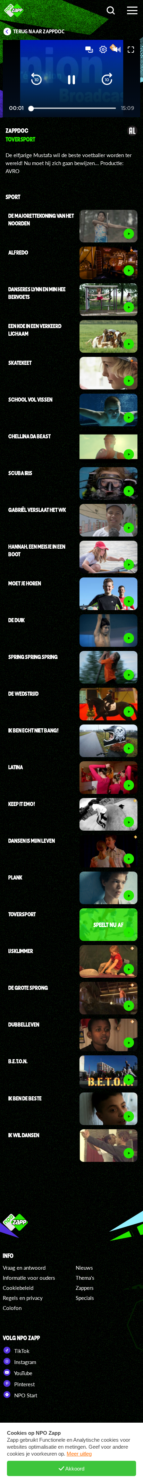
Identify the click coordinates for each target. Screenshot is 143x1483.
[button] (36, 80)
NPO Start (25, 1395)
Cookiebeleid (18, 1288)
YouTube (22, 1373)
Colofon (12, 1308)
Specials (85, 1298)
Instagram (24, 1362)
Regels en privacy (23, 1298)
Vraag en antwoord (24, 1268)
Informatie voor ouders (29, 1278)
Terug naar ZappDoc (39, 31)
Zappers (85, 1288)
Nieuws (84, 1268)
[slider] (73, 108)
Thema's (85, 1278)
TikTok (21, 1351)
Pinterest (24, 1384)
